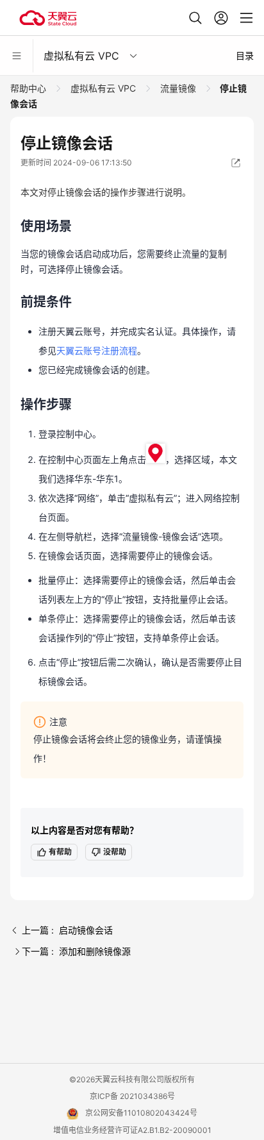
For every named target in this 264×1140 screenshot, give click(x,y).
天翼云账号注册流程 (96, 350)
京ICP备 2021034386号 (132, 1096)
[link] (29, 88)
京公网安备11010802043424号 (141, 1113)
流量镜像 (178, 88)
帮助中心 (29, 88)
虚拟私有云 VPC (103, 88)
